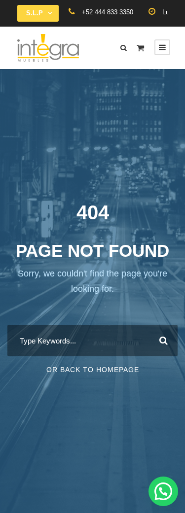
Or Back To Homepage (92, 370)
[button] (163, 491)
